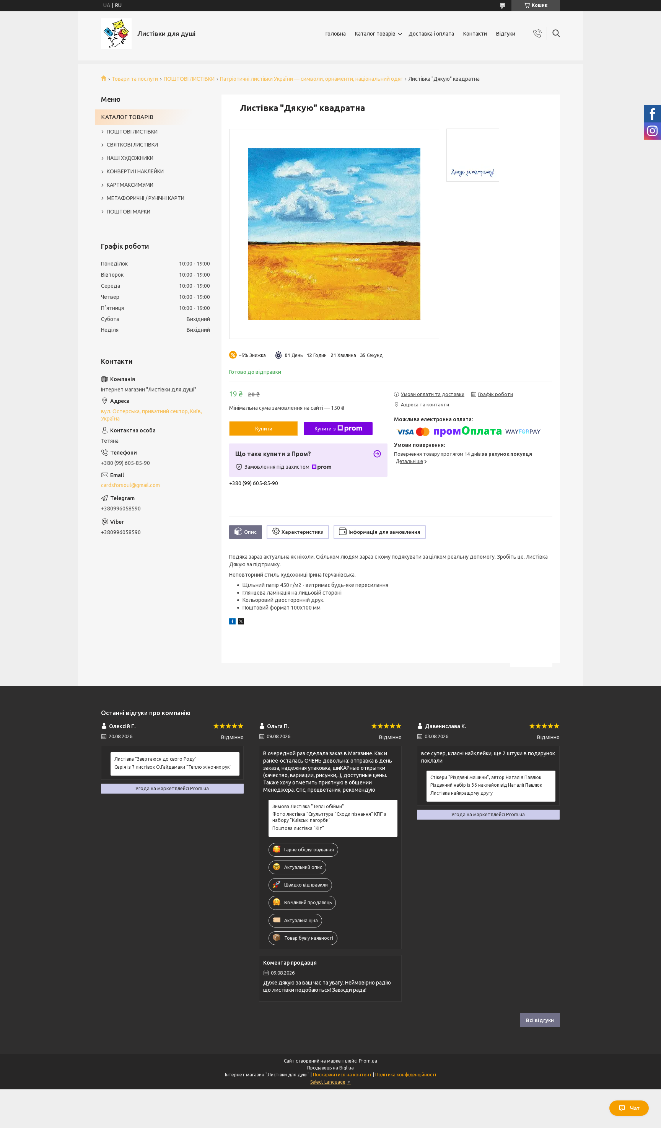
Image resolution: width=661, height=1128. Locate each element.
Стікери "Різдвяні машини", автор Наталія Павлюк (485, 777)
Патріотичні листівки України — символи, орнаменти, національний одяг (311, 79)
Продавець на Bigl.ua (330, 1067)
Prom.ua (368, 1060)
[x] (241, 622)
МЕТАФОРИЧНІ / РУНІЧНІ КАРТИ (145, 198)
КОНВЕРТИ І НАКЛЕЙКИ (135, 171)
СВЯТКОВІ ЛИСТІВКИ (132, 145)
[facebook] (232, 622)
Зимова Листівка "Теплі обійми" (308, 806)
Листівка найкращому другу (461, 793)
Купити (263, 428)
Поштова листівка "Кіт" (298, 828)
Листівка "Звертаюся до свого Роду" (155, 758)
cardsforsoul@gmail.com (130, 485)
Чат (635, 1108)
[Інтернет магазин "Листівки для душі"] (116, 33)
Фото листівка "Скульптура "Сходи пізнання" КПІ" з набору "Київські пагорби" (329, 817)
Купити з (324, 428)
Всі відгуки (540, 1020)
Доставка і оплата (431, 34)
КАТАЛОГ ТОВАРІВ (127, 117)
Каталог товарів (375, 34)
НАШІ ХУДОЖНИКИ (130, 158)
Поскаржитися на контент (342, 1074)
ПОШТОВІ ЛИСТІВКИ (189, 79)
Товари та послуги (135, 79)
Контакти (475, 34)
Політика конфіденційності (405, 1074)
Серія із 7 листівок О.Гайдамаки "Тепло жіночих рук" (172, 766)
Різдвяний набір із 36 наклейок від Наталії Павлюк (486, 784)
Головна (336, 34)
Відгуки (505, 34)
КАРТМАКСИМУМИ (130, 185)
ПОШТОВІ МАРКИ (128, 212)
